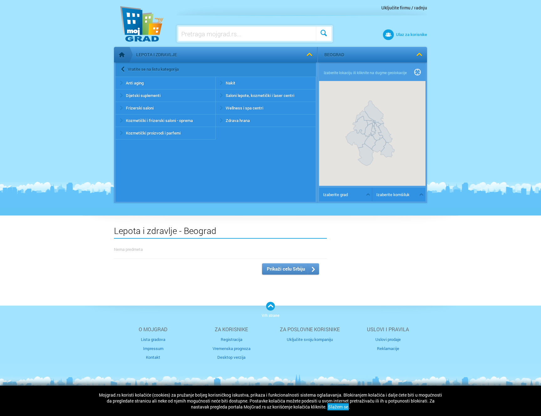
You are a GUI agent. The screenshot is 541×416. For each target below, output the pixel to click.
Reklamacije (388, 348)
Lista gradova (153, 339)
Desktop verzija (231, 357)
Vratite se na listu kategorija (153, 69)
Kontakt (153, 357)
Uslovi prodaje (388, 339)
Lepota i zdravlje (156, 55)
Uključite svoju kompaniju (310, 339)
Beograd (334, 55)
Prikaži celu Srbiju (286, 269)
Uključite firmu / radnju (404, 8)
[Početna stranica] (122, 55)
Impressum (153, 348)
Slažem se (338, 407)
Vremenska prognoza (231, 348)
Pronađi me (417, 72)
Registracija (231, 339)
